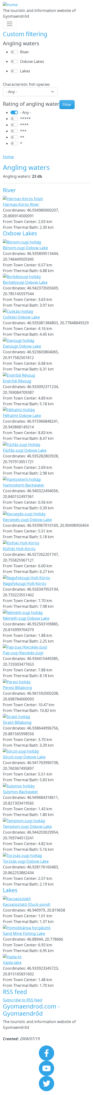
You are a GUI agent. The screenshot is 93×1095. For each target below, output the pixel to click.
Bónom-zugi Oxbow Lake (25, 247)
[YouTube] (46, 1068)
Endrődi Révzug (17, 381)
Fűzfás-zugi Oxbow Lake (24, 450)
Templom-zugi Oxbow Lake (27, 826)
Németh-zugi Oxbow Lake (26, 618)
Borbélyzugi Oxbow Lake (25, 282)
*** (23, 131)
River (24, 52)
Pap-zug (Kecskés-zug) (23, 652)
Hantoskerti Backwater (23, 485)
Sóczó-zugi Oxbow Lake (24, 757)
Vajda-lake (12, 962)
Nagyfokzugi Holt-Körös (24, 583)
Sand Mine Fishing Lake (24, 933)
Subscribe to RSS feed (22, 1000)
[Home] (10, 4)
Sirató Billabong (17, 722)
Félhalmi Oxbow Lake (22, 415)
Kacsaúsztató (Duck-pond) (26, 904)
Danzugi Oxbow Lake (22, 346)
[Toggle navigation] (9, 24)
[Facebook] (46, 1052)
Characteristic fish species (26, 84)
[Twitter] (46, 1083)
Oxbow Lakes (32, 61)
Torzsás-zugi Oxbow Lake (26, 861)
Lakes (25, 71)
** (22, 137)
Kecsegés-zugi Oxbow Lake (27, 519)
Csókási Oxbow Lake (21, 317)
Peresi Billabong (17, 687)
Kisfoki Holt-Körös (19, 548)
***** (25, 118)
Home (8, 156)
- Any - (25, 112)
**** (24, 124)
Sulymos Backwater (20, 791)
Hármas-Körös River (21, 204)
